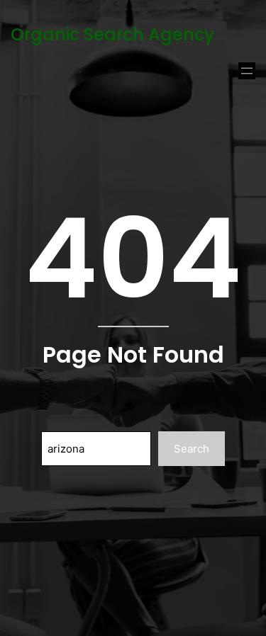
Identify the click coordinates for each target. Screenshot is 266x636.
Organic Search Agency (112, 34)
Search (191, 448)
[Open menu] (246, 70)
